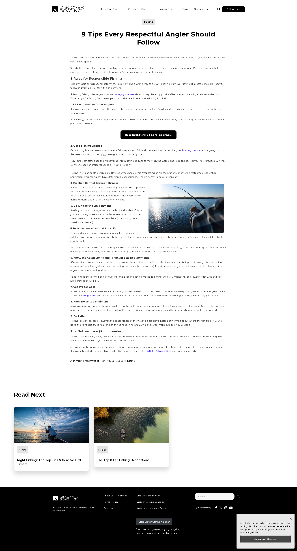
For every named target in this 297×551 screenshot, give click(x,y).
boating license (191, 150)
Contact (122, 495)
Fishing (148, 22)
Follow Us (232, 9)
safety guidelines (125, 94)
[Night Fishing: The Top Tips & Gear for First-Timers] (51, 425)
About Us (108, 495)
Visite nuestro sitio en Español (152, 508)
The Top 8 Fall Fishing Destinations (123, 460)
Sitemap (108, 508)
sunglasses (89, 295)
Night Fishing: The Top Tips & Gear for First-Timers (50, 462)
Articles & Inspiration (158, 351)
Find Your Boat (109, 9)
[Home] (68, 9)
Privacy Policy (111, 502)
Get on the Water (138, 9)
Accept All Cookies (265, 539)
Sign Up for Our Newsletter (154, 521)
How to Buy (165, 9)
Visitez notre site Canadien (151, 502)
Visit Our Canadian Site (149, 495)
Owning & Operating (193, 9)
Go (238, 496)
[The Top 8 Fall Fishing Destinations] (131, 425)
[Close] (290, 518)
